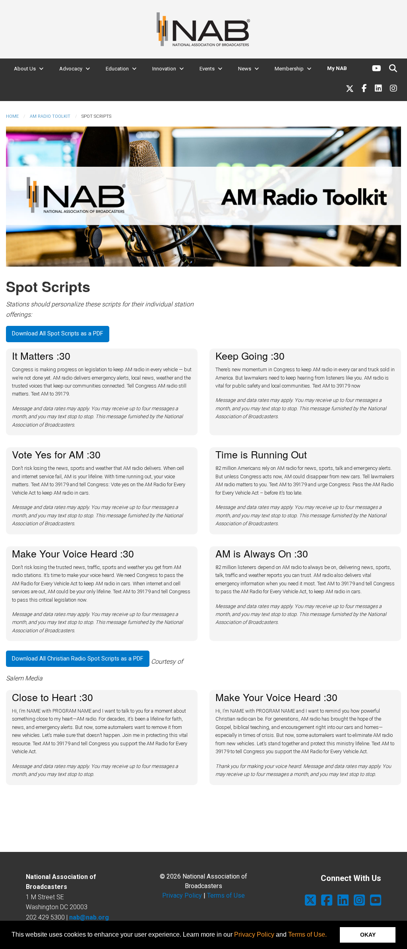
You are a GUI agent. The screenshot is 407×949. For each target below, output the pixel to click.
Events (207, 69)
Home (12, 116)
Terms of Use (226, 895)
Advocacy (70, 69)
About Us (25, 69)
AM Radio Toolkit (50, 116)
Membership (289, 69)
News (244, 69)
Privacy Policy (254, 934)
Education (117, 69)
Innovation (164, 69)
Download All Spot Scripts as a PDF (57, 333)
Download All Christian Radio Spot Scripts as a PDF (77, 658)
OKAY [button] (368, 934)
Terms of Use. (307, 934)
